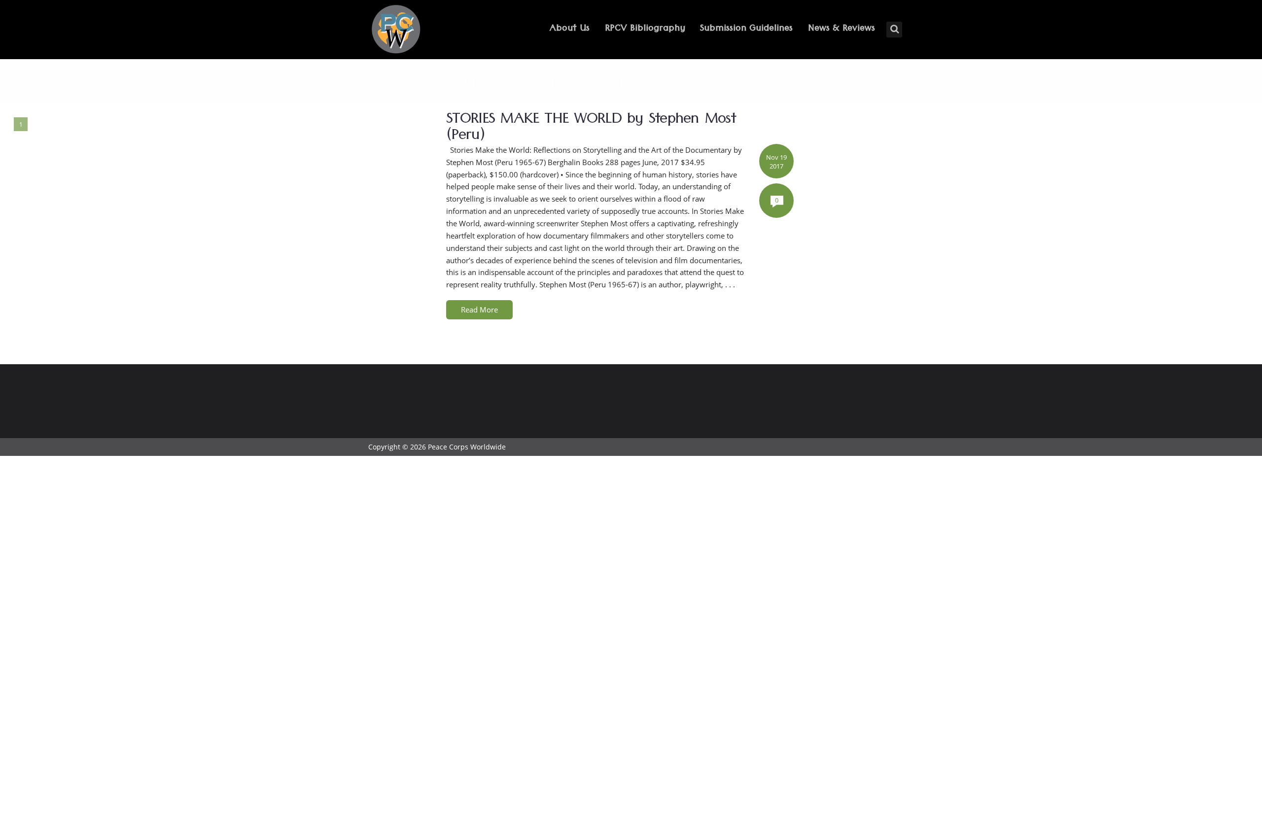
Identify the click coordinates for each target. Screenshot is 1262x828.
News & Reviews (841, 29)
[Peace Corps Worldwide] (395, 30)
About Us (570, 29)
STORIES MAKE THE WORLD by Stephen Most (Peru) (591, 129)
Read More (479, 309)
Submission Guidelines (746, 29)
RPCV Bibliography (645, 29)
